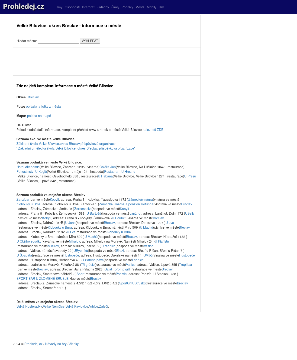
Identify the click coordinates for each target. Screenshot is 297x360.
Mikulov (74, 241)
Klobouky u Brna (28, 204)
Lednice (138, 259)
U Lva (169, 222)
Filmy (58, 7)
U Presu (190, 176)
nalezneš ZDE (153, 129)
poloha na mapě (39, 115)
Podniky (127, 7)
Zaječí (103, 306)
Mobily (151, 7)
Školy (115, 7)
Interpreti (88, 7)
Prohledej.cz (33, 343)
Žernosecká (83, 208)
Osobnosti (72, 7)
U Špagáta (24, 255)
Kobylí (54, 199)
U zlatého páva (93, 259)
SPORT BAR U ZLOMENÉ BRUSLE (42, 278)
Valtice (148, 245)
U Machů (146, 227)
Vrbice (93, 306)
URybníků (81, 250)
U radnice (108, 245)
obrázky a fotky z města (43, 106)
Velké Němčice (54, 306)
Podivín (121, 273)
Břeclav (33, 97)
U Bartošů (94, 213)
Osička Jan (108, 166)
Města (140, 7)
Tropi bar (185, 264)
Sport (80, 273)
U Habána (105, 176)
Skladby (103, 7)
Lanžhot (135, 213)
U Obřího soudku (29, 241)
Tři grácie (88, 264)
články (74, 343)
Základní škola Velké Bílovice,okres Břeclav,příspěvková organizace (66, 143)
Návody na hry (56, 343)
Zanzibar (22, 199)
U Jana (70, 222)
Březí (120, 250)
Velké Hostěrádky (29, 306)
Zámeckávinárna (140, 199)
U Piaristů (162, 241)
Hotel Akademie (28, 166)
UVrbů (148, 255)
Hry (161, 7)
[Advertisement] (106, 61)
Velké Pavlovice (76, 306)
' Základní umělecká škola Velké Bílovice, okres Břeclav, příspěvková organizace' (75, 148)
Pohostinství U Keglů (31, 171)
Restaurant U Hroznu (119, 171)
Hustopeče (71, 255)
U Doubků (119, 218)
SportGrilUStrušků (132, 283)
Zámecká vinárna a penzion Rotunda (126, 204)
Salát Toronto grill (117, 269)
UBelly (189, 213)
